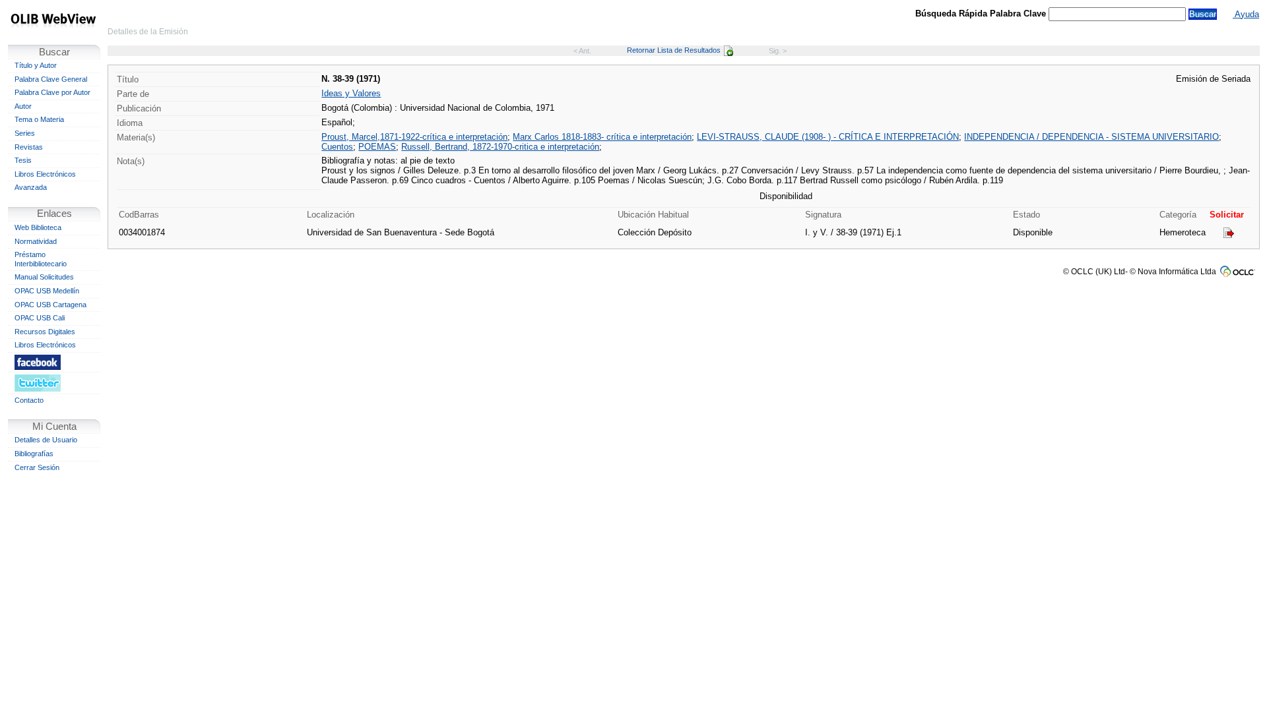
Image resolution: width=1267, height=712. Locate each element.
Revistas (29, 147)
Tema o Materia (39, 119)
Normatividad (36, 241)
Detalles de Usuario (46, 440)
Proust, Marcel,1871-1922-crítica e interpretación (414, 137)
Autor (23, 106)
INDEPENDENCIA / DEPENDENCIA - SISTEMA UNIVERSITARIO (1091, 137)
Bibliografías (34, 454)
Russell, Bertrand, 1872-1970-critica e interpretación (500, 147)
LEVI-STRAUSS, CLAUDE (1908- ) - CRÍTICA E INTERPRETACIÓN (828, 137)
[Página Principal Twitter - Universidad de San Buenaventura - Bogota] (54, 383)
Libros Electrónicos (45, 174)
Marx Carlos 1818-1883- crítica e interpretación (602, 137)
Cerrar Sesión (37, 467)
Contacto (29, 400)
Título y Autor (36, 65)
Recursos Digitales (45, 332)
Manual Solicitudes (44, 277)
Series (25, 133)
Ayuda (1246, 14)
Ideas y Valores (351, 93)
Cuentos (337, 147)
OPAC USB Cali (40, 318)
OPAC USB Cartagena (50, 305)
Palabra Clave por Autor (52, 92)
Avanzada (31, 187)
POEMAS (377, 147)
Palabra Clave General (51, 79)
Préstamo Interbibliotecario (41, 259)
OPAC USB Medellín (47, 291)
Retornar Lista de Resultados (674, 50)
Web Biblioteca (38, 227)
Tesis (23, 160)
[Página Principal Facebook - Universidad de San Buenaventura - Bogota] (54, 362)
